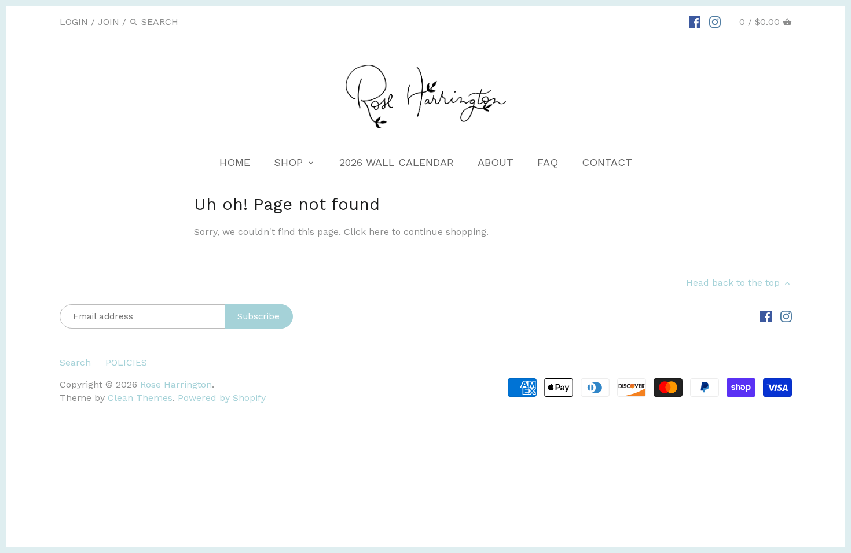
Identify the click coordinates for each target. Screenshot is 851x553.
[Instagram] (715, 21)
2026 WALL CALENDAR (396, 162)
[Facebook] (694, 21)
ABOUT (495, 162)
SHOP (290, 162)
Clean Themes (140, 397)
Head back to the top (734, 282)
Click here (366, 231)
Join (108, 21)
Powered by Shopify (222, 397)
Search (75, 362)
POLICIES (126, 362)
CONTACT (607, 162)
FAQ (547, 162)
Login (74, 21)
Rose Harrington (176, 384)
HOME (234, 162)
